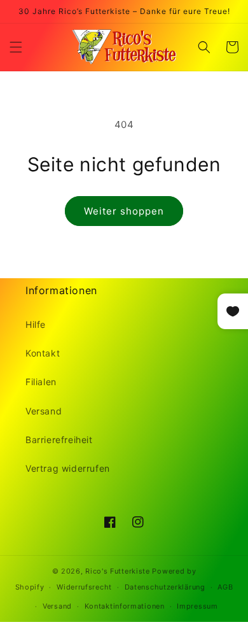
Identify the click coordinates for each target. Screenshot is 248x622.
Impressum (197, 606)
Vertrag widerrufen (67, 468)
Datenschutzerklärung (165, 587)
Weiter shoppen (124, 211)
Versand (43, 411)
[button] (16, 47)
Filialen (41, 381)
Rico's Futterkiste (117, 571)
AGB (225, 587)
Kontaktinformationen (125, 606)
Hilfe (35, 324)
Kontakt (42, 353)
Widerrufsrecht (84, 587)
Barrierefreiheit (59, 439)
